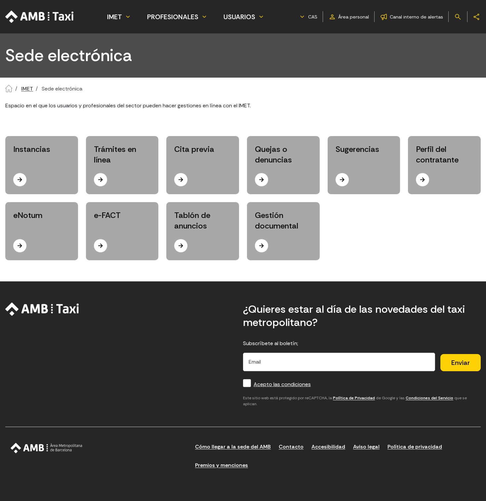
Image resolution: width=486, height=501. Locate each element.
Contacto (291, 446)
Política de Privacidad (354, 398)
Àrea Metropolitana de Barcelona (46, 448)
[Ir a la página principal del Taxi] (39, 17)
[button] (307, 17)
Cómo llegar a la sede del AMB (233, 446)
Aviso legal (366, 446)
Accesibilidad (328, 446)
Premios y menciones (221, 465)
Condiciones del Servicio (429, 398)
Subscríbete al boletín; (270, 343)
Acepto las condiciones (282, 384)
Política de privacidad (414, 446)
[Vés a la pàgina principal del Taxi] (42, 309)
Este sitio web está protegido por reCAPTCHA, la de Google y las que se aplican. (355, 401)
